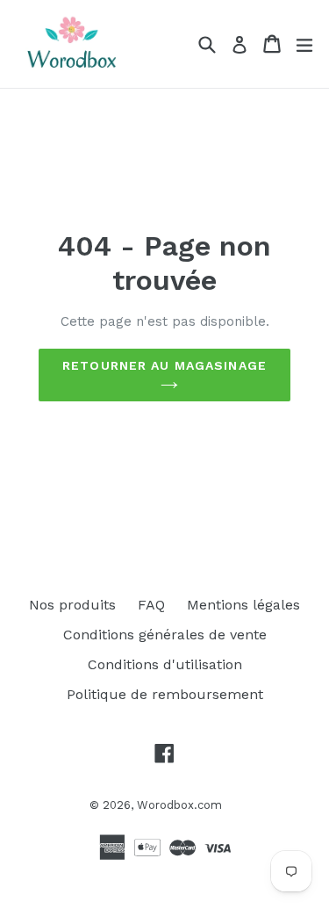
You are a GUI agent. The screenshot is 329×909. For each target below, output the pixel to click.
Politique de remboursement (165, 694)
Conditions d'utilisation (165, 664)
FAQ (151, 604)
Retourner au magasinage (164, 365)
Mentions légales (243, 604)
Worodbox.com (179, 805)
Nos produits (72, 604)
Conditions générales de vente (165, 634)
